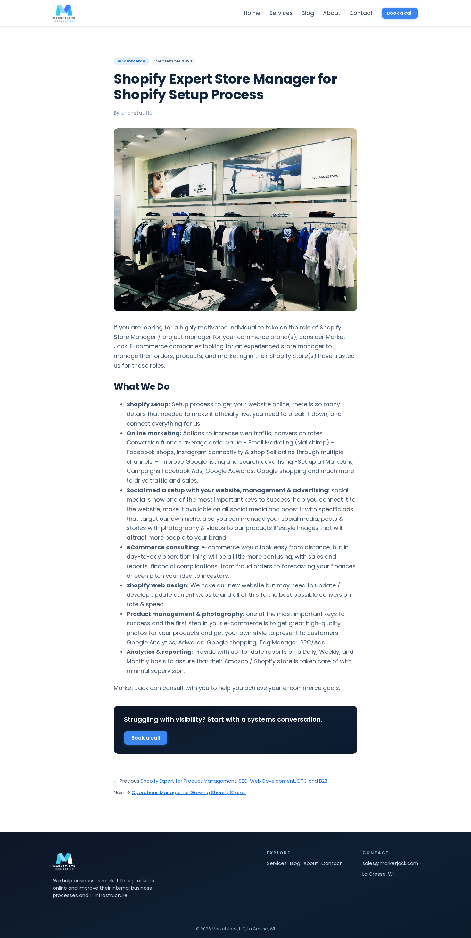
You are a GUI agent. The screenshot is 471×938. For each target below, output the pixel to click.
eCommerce (131, 61)
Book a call (400, 13)
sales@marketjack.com (390, 863)
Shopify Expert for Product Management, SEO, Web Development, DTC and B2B (234, 780)
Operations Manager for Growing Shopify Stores (189, 792)
